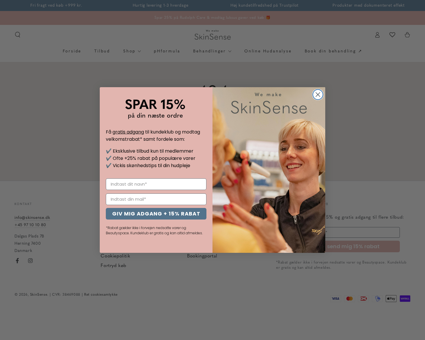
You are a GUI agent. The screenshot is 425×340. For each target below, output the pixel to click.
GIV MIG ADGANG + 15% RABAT (156, 213)
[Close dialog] (318, 94)
